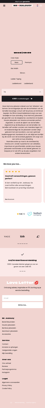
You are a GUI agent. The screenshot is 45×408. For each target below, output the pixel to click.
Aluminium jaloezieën (10, 331)
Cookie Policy (7, 388)
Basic (17, 62)
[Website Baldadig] (11, 403)
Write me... (22, 305)
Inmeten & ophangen (10, 347)
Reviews (5, 366)
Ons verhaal (6, 363)
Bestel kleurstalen (8, 322)
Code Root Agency (31, 402)
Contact (5, 344)
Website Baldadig (19, 402)
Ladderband (28, 83)
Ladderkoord (16, 83)
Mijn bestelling (7, 353)
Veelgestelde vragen (9, 350)
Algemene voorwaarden (11, 382)
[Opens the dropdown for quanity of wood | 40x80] (22, 92)
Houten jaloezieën (8, 325)
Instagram (6, 372)
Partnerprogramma (9, 369)
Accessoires (6, 334)
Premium (28, 62)
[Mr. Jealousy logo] (22, 5)
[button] (37, 5)
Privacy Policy (7, 385)
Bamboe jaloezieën (9, 328)
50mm (22, 73)
